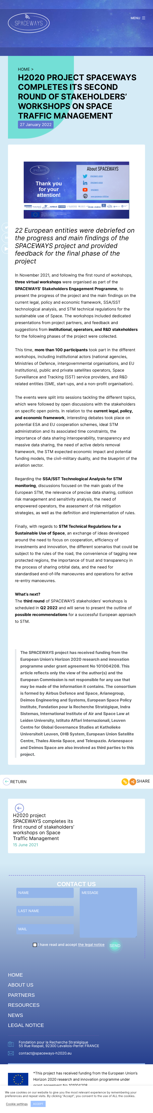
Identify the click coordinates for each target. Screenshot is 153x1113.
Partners (21, 995)
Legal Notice (26, 1025)
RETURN (18, 781)
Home (15, 975)
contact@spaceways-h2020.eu (45, 1053)
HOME (24, 69)
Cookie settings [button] (17, 1104)
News (15, 1015)
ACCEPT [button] (38, 1103)
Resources (24, 1005)
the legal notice (91, 944)
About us (20, 985)
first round (95, 275)
